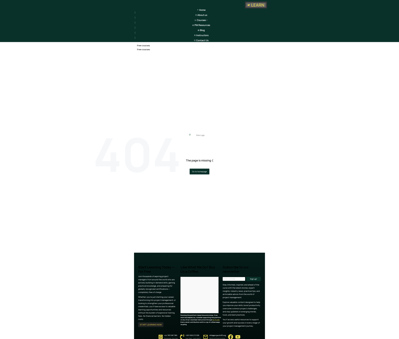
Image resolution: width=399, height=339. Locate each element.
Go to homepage (199, 171)
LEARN (257, 5)
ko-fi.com (216, 320)
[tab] (201, 45)
